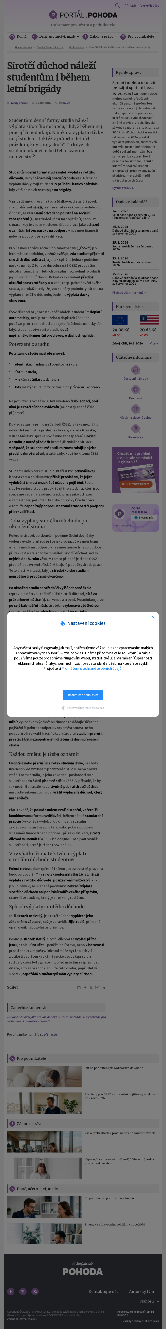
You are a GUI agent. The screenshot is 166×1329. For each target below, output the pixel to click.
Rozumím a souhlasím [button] (83, 695)
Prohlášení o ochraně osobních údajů (91, 668)
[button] (83, 708)
